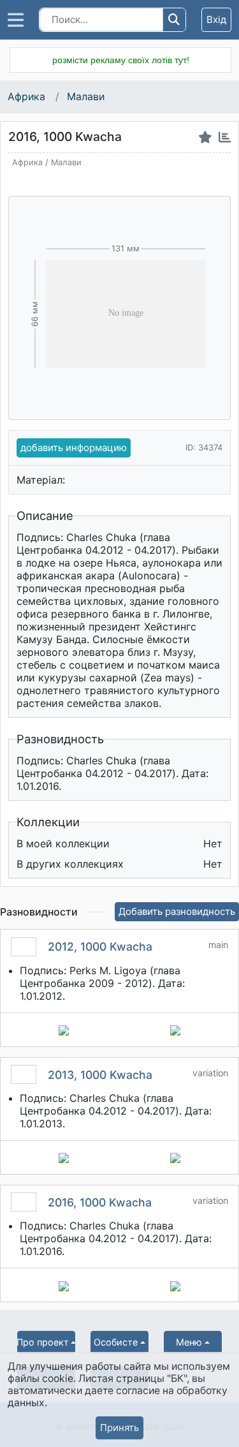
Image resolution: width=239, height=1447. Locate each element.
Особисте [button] (116, 1342)
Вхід (216, 19)
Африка (28, 97)
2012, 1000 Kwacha (100, 946)
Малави (86, 97)
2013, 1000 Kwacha (100, 1074)
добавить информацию (73, 448)
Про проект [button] (43, 1342)
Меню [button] (189, 1342)
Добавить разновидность (177, 911)
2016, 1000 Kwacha (100, 1202)
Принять (119, 1427)
